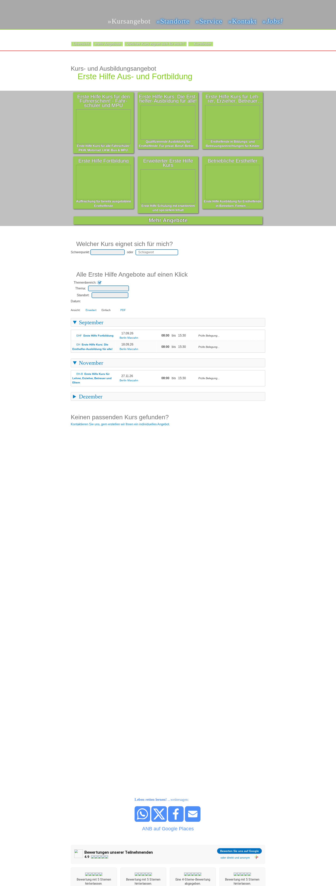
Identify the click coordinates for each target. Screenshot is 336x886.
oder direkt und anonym (235, 857)
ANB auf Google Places (168, 828)
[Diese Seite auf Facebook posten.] (176, 820)
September (91, 322)
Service (210, 21)
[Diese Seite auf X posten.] (159, 820)
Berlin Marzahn (129, 337)
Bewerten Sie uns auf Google (239, 851)
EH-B (92, 378)
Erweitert (91, 310)
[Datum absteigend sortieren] (85, 301)
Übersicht (81, 44)
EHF (95, 335)
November (91, 363)
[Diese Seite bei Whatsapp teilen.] (142, 820)
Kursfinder (202, 44)
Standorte (175, 21)
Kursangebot (131, 21)
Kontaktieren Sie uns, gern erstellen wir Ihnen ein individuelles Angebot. (120, 424)
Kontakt (244, 21)
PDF (123, 310)
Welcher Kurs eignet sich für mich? (156, 44)
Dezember (90, 396)
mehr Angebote (108, 44)
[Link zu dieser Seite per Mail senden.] (193, 820)
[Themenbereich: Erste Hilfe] (104, 282)
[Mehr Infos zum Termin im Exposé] (119, 333)
